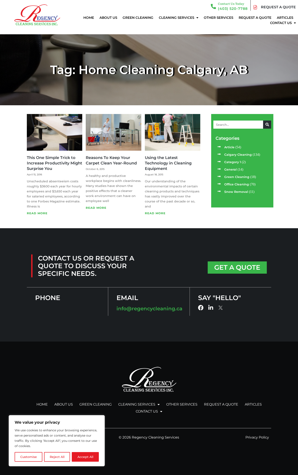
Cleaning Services (176, 18)
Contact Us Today (231, 3)
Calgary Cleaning (238, 155)
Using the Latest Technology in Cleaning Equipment (168, 163)
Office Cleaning (236, 184)
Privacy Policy (257, 437)
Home (88, 18)
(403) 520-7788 (233, 9)
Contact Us (281, 23)
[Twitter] (221, 308)
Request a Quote (255, 18)
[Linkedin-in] (211, 307)
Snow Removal (236, 192)
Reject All (57, 457)
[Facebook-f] (201, 307)
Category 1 (232, 162)
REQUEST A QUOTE (278, 7)
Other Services (218, 18)
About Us (108, 18)
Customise (28, 457)
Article (229, 147)
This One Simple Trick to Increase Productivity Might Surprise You (54, 163)
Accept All (85, 457)
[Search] (267, 125)
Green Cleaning (138, 18)
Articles (285, 18)
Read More (37, 213)
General (230, 169)
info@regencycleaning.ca (149, 309)
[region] (57, 440)
